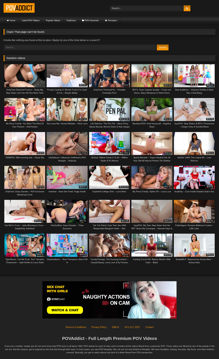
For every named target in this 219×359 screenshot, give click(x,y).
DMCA (115, 327)
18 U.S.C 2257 (132, 327)
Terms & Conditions (75, 327)
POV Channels (92, 20)
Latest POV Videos (30, 20)
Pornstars (112, 20)
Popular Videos (53, 20)
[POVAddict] (19, 8)
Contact (149, 327)
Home (12, 20)
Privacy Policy (99, 327)
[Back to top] (209, 350)
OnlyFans (71, 20)
